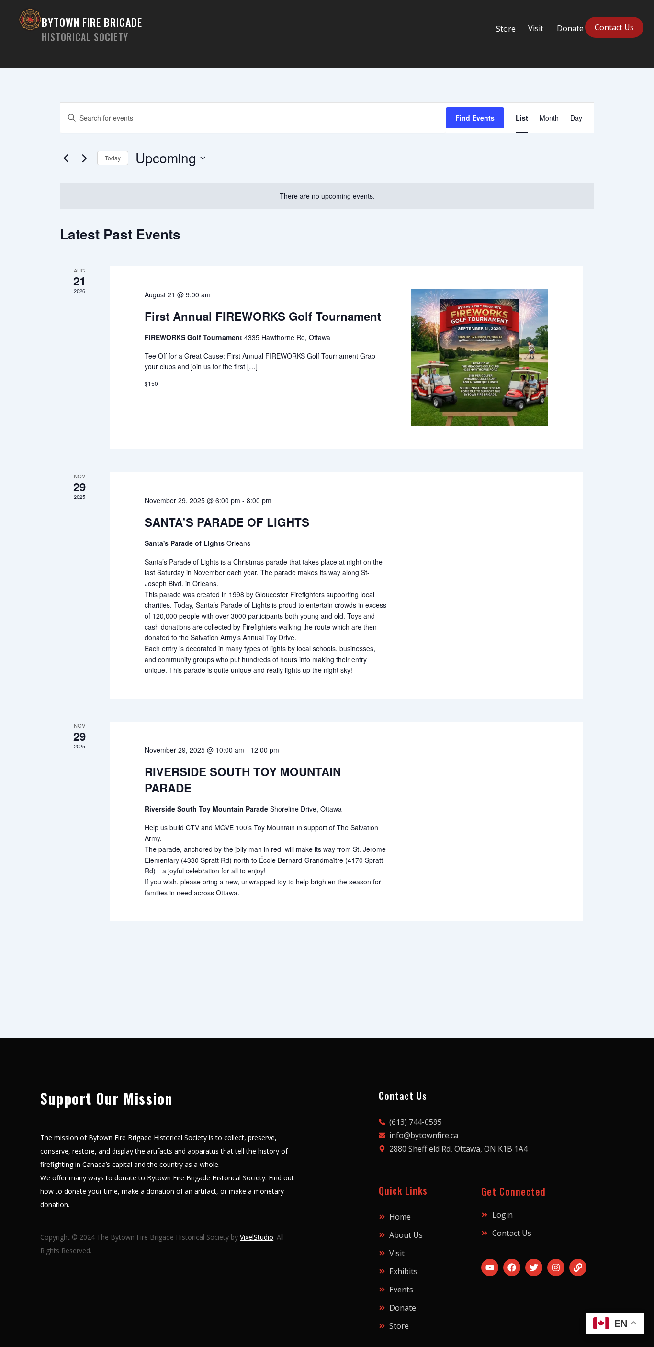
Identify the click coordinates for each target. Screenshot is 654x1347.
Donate (570, 28)
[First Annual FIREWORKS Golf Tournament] (479, 357)
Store (506, 28)
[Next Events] (84, 158)
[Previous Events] (65, 158)
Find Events (475, 118)
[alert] (327, 196)
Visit (535, 28)
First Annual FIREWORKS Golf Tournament (263, 316)
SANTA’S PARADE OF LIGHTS (227, 522)
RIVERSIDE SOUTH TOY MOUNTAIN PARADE (243, 779)
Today (113, 158)
